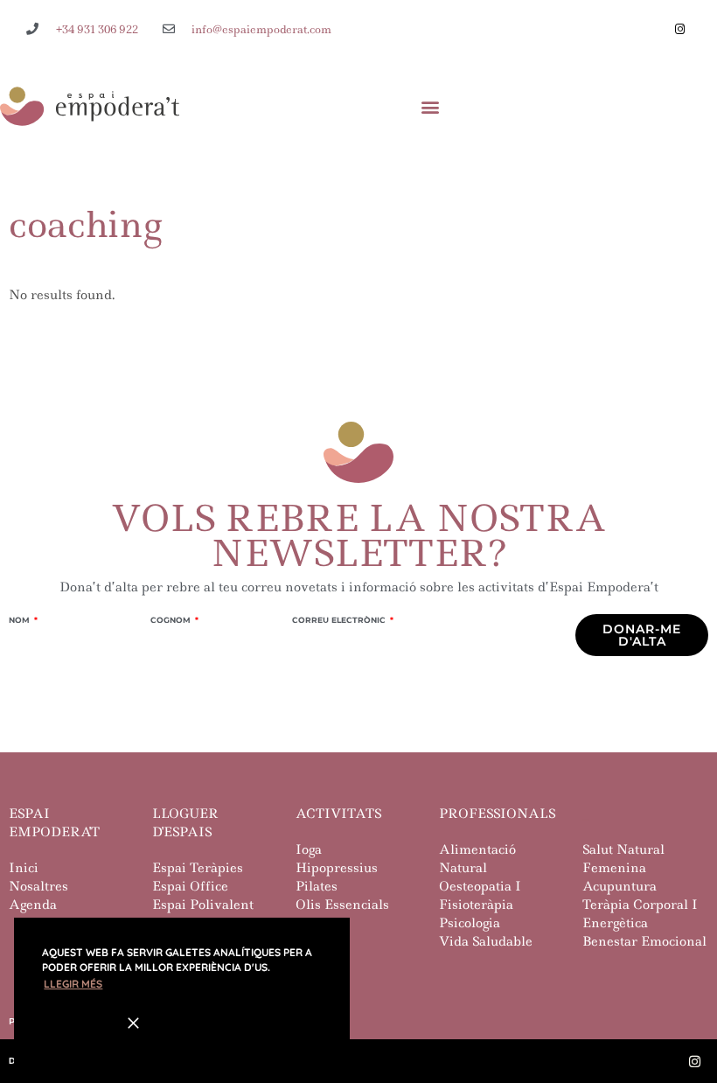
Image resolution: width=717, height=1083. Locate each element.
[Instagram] (679, 28)
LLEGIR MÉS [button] (73, 983)
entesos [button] (74, 1022)
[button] (430, 106)
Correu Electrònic (340, 620)
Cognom (171, 620)
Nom (20, 620)
